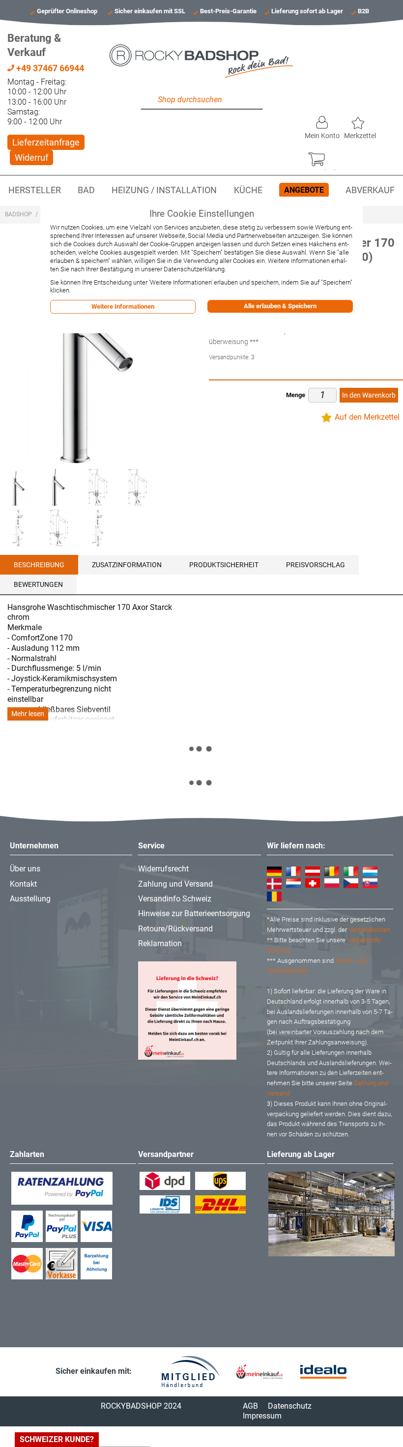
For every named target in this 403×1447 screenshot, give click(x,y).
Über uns (25, 868)
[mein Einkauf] (259, 1372)
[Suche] (150, 100)
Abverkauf (370, 190)
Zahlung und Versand (175, 884)
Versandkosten (369, 929)
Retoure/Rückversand (175, 928)
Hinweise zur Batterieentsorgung (194, 913)
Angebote (304, 190)
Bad (86, 190)
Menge (295, 395)
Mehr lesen (27, 714)
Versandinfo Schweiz (174, 898)
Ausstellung (30, 898)
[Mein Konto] (322, 120)
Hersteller (34, 190)
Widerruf (31, 157)
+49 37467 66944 (49, 68)
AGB (250, 1406)
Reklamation (160, 943)
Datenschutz (290, 1406)
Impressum (262, 1415)
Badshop (18, 214)
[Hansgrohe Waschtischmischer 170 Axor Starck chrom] (58, 487)
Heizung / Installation (164, 190)
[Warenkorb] (321, 157)
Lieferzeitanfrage (46, 142)
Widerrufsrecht (163, 868)
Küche (248, 190)
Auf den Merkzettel (367, 417)
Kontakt (23, 884)
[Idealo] (323, 1372)
